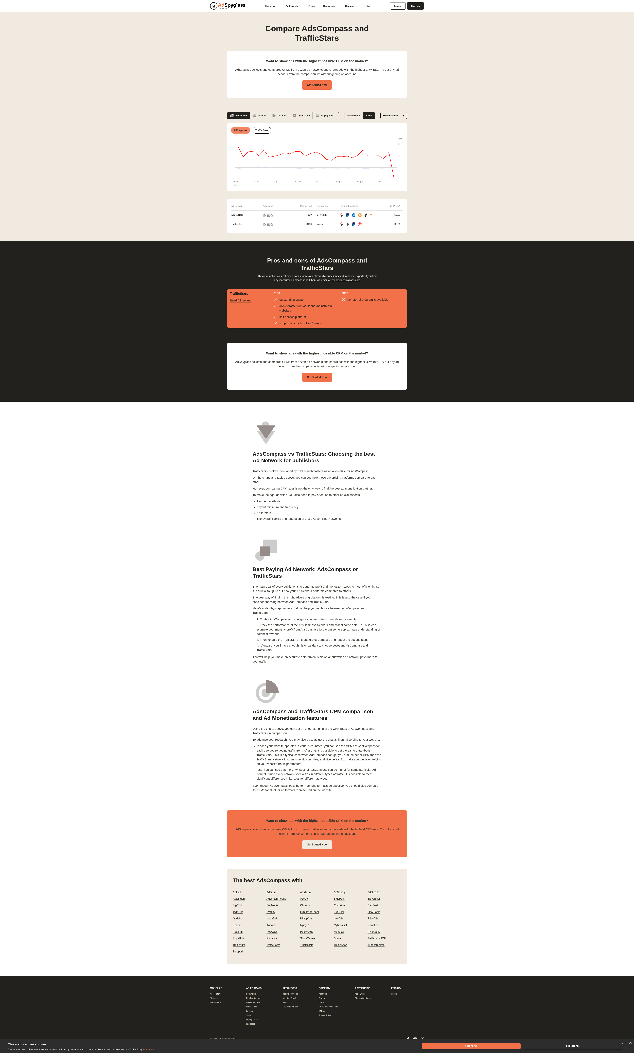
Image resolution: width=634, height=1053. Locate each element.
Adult (369, 115)
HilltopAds (306, 918)
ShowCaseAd (308, 938)
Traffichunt (239, 945)
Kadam (237, 925)
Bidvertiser (374, 898)
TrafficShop (340, 945)
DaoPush (373, 905)
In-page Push (328, 115)
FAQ (368, 6)
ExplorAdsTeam (309, 912)
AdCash (237, 892)
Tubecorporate (376, 945)
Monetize (270, 6)
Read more (148, 1049)
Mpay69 (305, 925)
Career (322, 998)
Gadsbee (238, 918)
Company (350, 6)
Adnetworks (360, 994)
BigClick (238, 905)
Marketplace (215, 1002)
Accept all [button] (471, 1046)
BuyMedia (272, 905)
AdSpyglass (237, 214)
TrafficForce (273, 945)
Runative (271, 938)
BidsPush (339, 898)
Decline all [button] (573, 1046)
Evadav (270, 912)
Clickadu (305, 905)
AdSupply (339, 892)
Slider (248, 1015)
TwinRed (238, 912)
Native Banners (253, 1002)
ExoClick (339, 912)
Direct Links (251, 1007)
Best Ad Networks (290, 994)
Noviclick (373, 925)
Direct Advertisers (362, 998)
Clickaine (339, 905)
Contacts (323, 1002)
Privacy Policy (325, 1015)
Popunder (241, 115)
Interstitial (304, 115)
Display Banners (253, 998)
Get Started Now (317, 85)
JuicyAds (373, 918)
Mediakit (214, 998)
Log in (398, 6)
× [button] (630, 1043)
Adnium (271, 892)
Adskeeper (374, 892)
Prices (311, 6)
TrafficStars (237, 224)
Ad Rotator (215, 994)
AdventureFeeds (276, 898)
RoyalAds (238, 938)
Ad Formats (292, 6)
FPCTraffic (374, 912)
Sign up (415, 6)
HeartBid (271, 918)
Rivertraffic (374, 931)
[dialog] (317, 1046)
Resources (329, 6)
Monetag (339, 931)
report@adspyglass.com (346, 280)
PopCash (272, 931)
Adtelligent (239, 898)
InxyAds (338, 918)
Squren (338, 938)
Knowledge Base (290, 1007)
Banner (262, 115)
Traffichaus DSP (377, 938)
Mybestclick (341, 925)
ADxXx (304, 898)
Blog (284, 1002)
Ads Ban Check (289, 998)
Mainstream (353, 115)
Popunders (251, 994)
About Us (323, 994)
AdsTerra (305, 892)
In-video (282, 115)
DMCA (322, 1011)
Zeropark (238, 951)
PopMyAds (306, 931)
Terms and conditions (328, 1007)
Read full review (240, 300)
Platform (238, 931)
